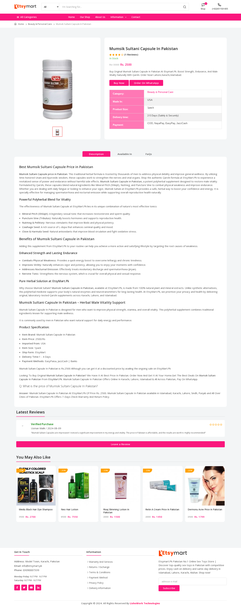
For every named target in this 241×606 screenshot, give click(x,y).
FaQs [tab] (149, 154)
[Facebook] (17, 587)
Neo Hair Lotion (69, 509)
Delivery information (100, 588)
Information (117, 17)
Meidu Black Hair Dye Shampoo (36, 509)
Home (71, 17)
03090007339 (31, 570)
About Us (100, 17)
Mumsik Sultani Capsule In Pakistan (65, 375)
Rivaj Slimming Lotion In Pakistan (116, 511)
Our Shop (85, 17)
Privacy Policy (96, 582)
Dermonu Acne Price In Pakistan (205, 509)
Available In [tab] (125, 154)
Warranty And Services (101, 561)
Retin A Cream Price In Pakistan (162, 509)
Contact (135, 17)
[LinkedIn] (38, 587)
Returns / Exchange (99, 567)
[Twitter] (24, 587)
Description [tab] (96, 154)
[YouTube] (31, 587)
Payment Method (98, 577)
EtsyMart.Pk (55, 379)
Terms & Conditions (99, 572)
